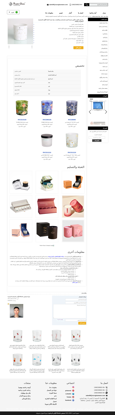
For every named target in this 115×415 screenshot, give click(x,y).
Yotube (73, 397)
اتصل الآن (78, 47)
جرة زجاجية (105, 66)
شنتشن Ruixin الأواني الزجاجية (56, 413)
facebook (73, 400)
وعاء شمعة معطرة (96, 16)
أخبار (70, 13)
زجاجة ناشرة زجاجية (103, 26)
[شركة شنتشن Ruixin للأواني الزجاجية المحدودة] (17, 3)
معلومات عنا (49, 13)
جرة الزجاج (80, 409)
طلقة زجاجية (104, 30)
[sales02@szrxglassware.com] (8, 304)
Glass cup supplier (12, 409)
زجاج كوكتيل (104, 41)
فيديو (61, 13)
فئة (102, 16)
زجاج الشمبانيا (104, 44)
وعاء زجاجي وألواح (103, 77)
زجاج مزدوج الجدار (103, 52)
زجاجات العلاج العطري (59, 256)
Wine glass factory (26, 409)
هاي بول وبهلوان (104, 55)
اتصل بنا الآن (75, 282)
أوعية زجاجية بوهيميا (103, 62)
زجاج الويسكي (104, 48)
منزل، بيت (106, 16)
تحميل (55, 401)
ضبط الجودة (53, 393)
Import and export (55, 409)
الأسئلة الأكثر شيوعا (51, 404)
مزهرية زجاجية (104, 73)
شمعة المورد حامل (98, 409)
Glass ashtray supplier (41, 409)
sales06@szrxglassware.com (58, 4)
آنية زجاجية (92, 13)
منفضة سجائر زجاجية (103, 88)
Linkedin (73, 394)
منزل (104, 13)
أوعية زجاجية (104, 84)
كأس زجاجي (88, 409)
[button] (90, 112)
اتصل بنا (80, 13)
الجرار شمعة (51, 256)
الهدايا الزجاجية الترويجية (102, 92)
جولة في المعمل (52, 390)
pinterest (73, 391)
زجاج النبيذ (105, 37)
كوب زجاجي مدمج (103, 70)
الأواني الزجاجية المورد (69, 409)
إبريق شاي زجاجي (103, 81)
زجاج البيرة (105, 33)
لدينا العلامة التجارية (51, 398)
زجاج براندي (104, 59)
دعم (55, 396)
